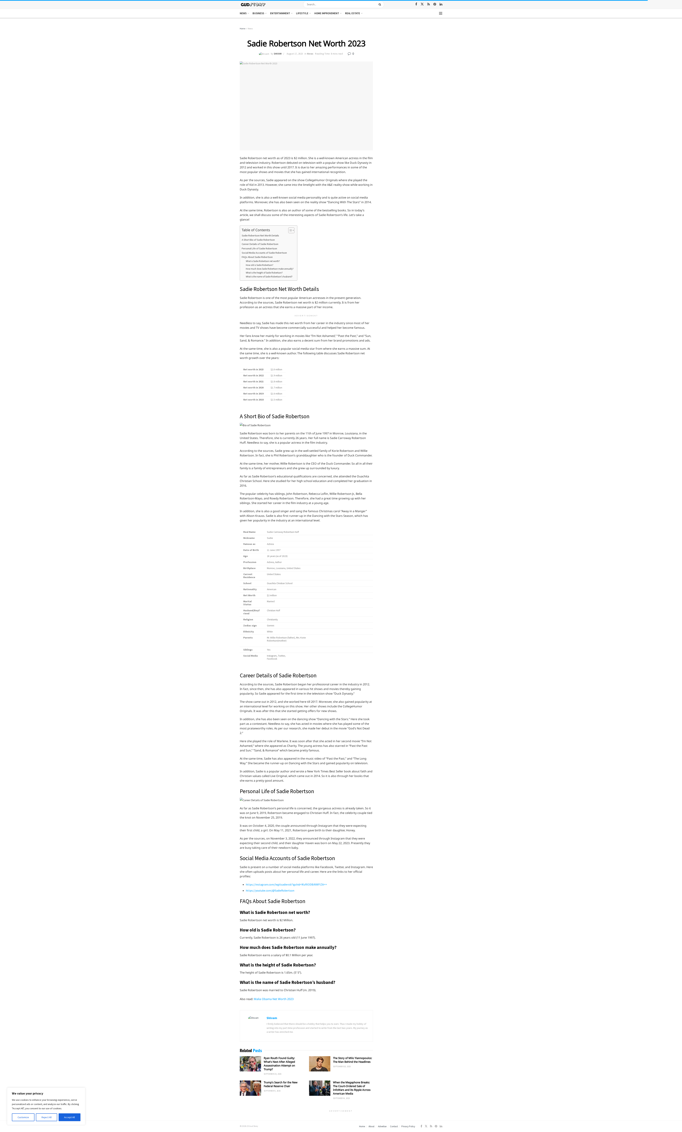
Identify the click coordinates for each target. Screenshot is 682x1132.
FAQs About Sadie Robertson (257, 257)
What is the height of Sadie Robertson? (264, 272)
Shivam (278, 53)
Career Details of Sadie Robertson (260, 244)
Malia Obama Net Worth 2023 (274, 999)
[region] (46, 1106)
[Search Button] (380, 4)
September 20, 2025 (342, 1066)
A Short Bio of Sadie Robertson (258, 239)
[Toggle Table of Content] (290, 230)
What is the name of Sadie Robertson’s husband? (269, 276)
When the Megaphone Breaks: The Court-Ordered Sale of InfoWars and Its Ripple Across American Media (351, 1087)
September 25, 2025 (273, 1074)
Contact (394, 1126)
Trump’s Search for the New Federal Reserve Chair (280, 1084)
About (371, 1126)
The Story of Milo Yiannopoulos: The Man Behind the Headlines (352, 1059)
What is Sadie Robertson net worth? (263, 261)
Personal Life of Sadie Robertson (259, 248)
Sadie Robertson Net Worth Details (260, 235)
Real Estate (352, 13)
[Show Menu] (440, 13)
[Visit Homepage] (253, 4)
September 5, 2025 (272, 1091)
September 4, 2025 (341, 1098)
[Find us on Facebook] (416, 4)
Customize (23, 1117)
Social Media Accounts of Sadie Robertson (264, 252)
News (243, 13)
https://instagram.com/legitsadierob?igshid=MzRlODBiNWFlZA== (286, 884)
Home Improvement (326, 13)
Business (258, 13)
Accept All (69, 1117)
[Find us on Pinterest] (434, 4)
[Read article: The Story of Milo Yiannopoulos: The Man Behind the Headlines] (319, 1063)
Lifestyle (302, 13)
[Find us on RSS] (428, 4)
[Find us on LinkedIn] (441, 4)
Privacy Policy (408, 1126)
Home (242, 28)
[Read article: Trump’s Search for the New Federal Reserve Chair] (250, 1088)
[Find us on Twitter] (422, 4)
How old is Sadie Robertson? (259, 265)
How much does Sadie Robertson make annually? (270, 268)
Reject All (47, 1117)
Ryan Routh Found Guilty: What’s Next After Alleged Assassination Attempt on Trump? (279, 1063)
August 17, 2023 (295, 53)
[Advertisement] (411, 53)
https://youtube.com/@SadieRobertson (270, 890)
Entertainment (280, 13)
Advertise (382, 1126)
